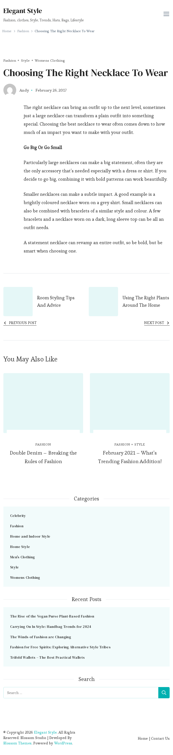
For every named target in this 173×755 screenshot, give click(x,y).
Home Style (20, 546)
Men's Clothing (22, 556)
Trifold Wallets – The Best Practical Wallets (47, 657)
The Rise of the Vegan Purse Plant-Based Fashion (52, 616)
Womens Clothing (50, 60)
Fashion (9, 60)
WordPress (63, 743)
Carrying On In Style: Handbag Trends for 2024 (51, 626)
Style (25, 60)
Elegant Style (22, 10)
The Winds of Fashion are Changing (40, 636)
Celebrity (18, 515)
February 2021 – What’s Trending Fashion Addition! (129, 457)
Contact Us (160, 738)
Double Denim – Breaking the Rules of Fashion (43, 457)
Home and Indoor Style (30, 536)
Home (143, 738)
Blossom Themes (17, 743)
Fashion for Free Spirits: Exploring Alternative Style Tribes (60, 647)
